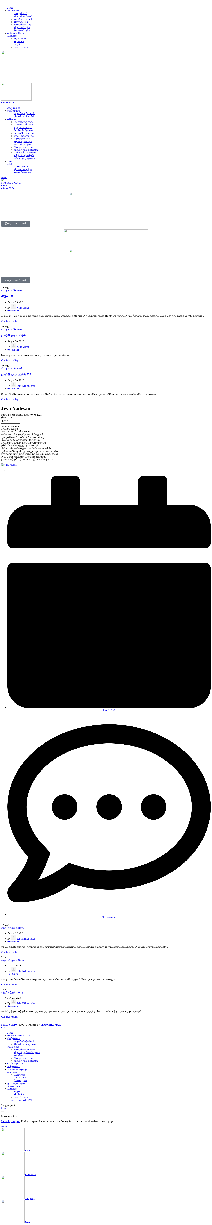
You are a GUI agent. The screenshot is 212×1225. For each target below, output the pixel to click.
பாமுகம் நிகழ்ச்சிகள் (24, 113)
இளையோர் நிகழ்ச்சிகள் (26, 1044)
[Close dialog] (2, 1111)
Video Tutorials (21, 166)
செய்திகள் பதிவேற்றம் (25, 152)
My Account (20, 38)
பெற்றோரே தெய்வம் (23, 130)
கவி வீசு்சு (18, 1055)
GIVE (4, 185)
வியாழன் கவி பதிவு (23, 24)
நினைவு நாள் (20, 1080)
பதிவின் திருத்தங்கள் (25, 158)
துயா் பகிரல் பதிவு (22, 144)
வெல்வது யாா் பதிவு (23, 124)
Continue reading (9, 321)
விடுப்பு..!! (7, 296)
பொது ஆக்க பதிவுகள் (25, 133)
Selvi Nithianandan (26, 386)
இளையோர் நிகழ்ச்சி (24, 116)
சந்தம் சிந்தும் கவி (23, 16)
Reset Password (21, 47)
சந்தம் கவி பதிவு (22, 27)
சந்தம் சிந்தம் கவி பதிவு (26, 149)
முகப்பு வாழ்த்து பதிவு (24, 135)
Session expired (9, 1116)
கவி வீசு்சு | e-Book (23, 19)
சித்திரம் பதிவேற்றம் (24, 155)
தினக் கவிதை (21, 21)
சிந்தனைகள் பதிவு (23, 127)
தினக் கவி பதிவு (22, 30)
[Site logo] (18, 81)
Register (18, 44)
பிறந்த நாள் (19, 1074)
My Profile (19, 41)
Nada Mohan (23, 307)
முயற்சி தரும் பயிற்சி (13, 335)
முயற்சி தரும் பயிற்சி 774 (16, 374)
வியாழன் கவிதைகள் (12, 290)
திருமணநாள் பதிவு (23, 141)
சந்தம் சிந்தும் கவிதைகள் (27, 1052)
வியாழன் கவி (20, 13)
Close (4, 1027)
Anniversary (20, 1077)
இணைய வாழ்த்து (23, 169)
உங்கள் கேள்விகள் (23, 172)
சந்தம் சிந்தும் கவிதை (12, 928)
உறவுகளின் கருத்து (23, 122)
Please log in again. (10, 1121)
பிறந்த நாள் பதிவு (22, 138)
